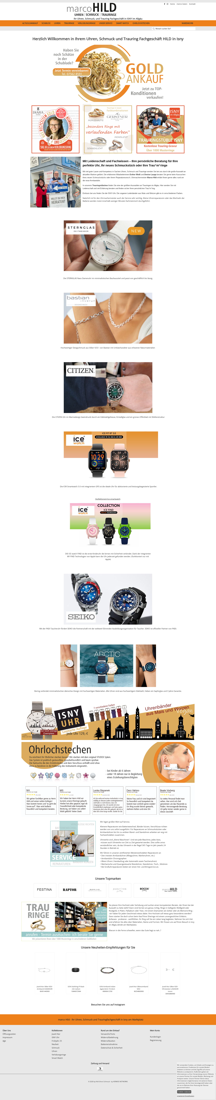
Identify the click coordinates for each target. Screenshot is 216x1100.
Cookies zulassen (184, 1092)
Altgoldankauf (30, 23)
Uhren (57, 23)
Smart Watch (122, 23)
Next (205, 31)
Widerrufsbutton (108, 1041)
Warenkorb (187, 23)
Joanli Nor (56, 1034)
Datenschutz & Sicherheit (111, 1047)
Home (172, 4)
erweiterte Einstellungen (185, 1096)
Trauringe (69, 23)
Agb (4, 1041)
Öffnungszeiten (9, 1034)
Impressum (7, 1037)
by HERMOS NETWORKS (119, 1081)
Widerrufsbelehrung (109, 1037)
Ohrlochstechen (141, 23)
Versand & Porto (108, 1034)
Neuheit (55, 1044)
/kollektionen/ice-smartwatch (107, 499)
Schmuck (46, 23)
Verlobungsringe (86, 23)
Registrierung (155, 1040)
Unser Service (105, 23)
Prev (11, 31)
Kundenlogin (155, 1036)
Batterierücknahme (109, 1044)
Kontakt (192, 4)
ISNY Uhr (55, 1037)
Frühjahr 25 (57, 1041)
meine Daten (182, 4)
